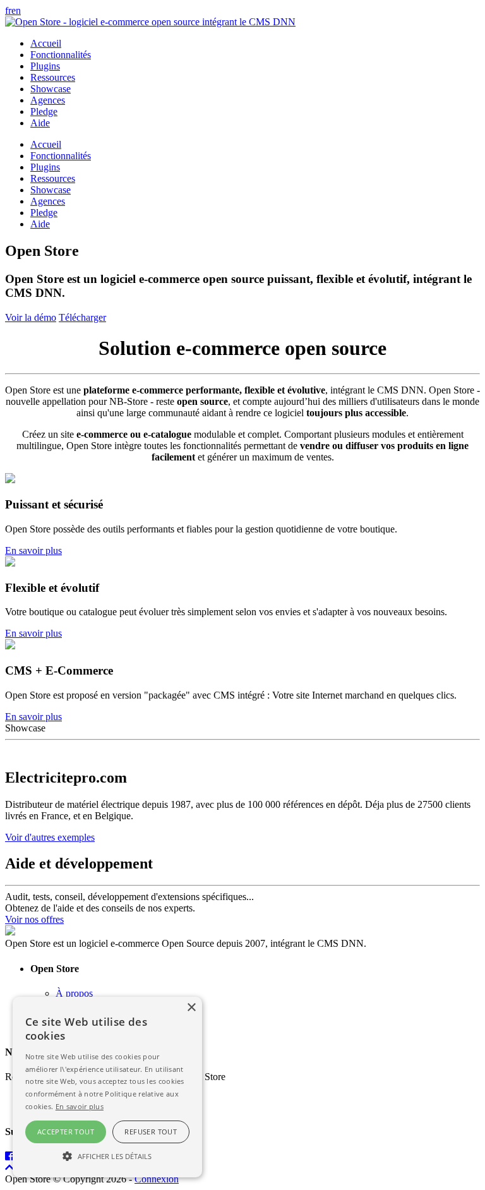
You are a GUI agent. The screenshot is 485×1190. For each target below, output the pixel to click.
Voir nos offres (34, 919)
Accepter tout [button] (65, 1131)
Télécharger (82, 317)
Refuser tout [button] (150, 1131)
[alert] (107, 1087)
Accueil (45, 43)
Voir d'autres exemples (50, 837)
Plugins (45, 66)
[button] (107, 1155)
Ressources (52, 77)
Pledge (43, 111)
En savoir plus (33, 550)
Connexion (157, 1179)
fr (8, 10)
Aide (40, 122)
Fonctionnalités (60, 54)
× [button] (191, 1008)
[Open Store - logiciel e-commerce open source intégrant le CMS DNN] (150, 21)
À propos (74, 993)
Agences (47, 100)
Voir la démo (30, 317)
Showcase (50, 88)
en (16, 10)
